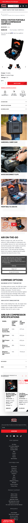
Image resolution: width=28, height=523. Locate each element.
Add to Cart (17, 83)
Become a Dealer (14, 516)
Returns (14, 479)
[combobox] (12, 6)
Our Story (14, 444)
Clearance (14, 473)
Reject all (14, 269)
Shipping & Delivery (14, 480)
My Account (14, 466)
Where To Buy (14, 494)
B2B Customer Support (14, 514)
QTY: (2, 80)
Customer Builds (14, 449)
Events (14, 455)
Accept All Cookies (14, 272)
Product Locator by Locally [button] (8, 87)
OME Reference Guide (14, 502)
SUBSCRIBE (14, 431)
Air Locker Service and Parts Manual (14, 504)
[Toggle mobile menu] (26, 5)
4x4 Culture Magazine (14, 446)
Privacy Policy (14, 486)
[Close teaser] (14, 519)
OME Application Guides (14, 501)
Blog (14, 451)
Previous (2, 67)
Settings (14, 266)
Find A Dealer (14, 512)
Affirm (14, 477)
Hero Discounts (14, 471)
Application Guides (14, 499)
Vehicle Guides (14, 495)
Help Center (14, 470)
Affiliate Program (14, 447)
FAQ (14, 475)
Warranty (14, 482)
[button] (8, 521)
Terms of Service (14, 484)
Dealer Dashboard (14, 517)
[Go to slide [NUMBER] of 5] (22, 376)
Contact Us (14, 468)
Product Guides (14, 497)
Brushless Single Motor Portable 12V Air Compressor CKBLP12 (11, 395)
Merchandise (14, 458)
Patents (14, 456)
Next (25, 67)
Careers (14, 453)
